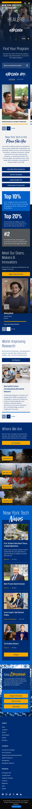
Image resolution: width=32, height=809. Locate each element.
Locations (4, 729)
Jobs (3, 786)
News (3, 727)
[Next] (9, 128)
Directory (4, 740)
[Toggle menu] (29, 3)
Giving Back (8, 313)
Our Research (16, 360)
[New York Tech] (11, 5)
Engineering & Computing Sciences (12, 755)
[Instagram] (6, 794)
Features (6, 588)
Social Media (5, 735)
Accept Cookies (16, 806)
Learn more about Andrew (11, 324)
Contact (4, 737)
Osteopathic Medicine (8, 763)
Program (12, 79)
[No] (30, 804)
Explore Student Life (16, 180)
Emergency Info (6, 772)
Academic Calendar (7, 778)
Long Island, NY (7, 458)
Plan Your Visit (16, 701)
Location (20, 79)
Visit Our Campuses (16, 174)
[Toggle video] (28, 38)
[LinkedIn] (21, 794)
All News (16, 655)
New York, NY (7, 473)
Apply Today (16, 706)
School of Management (10, 619)
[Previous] (4, 128)
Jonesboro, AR (7, 501)
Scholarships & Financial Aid (16, 185)
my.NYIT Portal (6, 775)
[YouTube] (17, 794)
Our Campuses (16, 443)
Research (6, 559)
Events (4, 732)
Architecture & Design (8, 750)
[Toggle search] (25, 3)
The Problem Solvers (11, 643)
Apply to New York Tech (16, 274)
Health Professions (7, 758)
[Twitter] (13, 794)
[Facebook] (3, 794)
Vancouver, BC (7, 487)
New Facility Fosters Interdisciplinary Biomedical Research (14, 389)
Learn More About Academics (16, 169)
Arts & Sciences (6, 752)
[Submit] (27, 65)
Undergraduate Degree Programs (14, 121)
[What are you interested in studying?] (16, 65)
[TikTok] (10, 794)
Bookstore (5, 783)
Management (5, 760)
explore (16, 30)
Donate (4, 788)
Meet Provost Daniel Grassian (14, 584)
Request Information (16, 696)
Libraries (4, 780)
